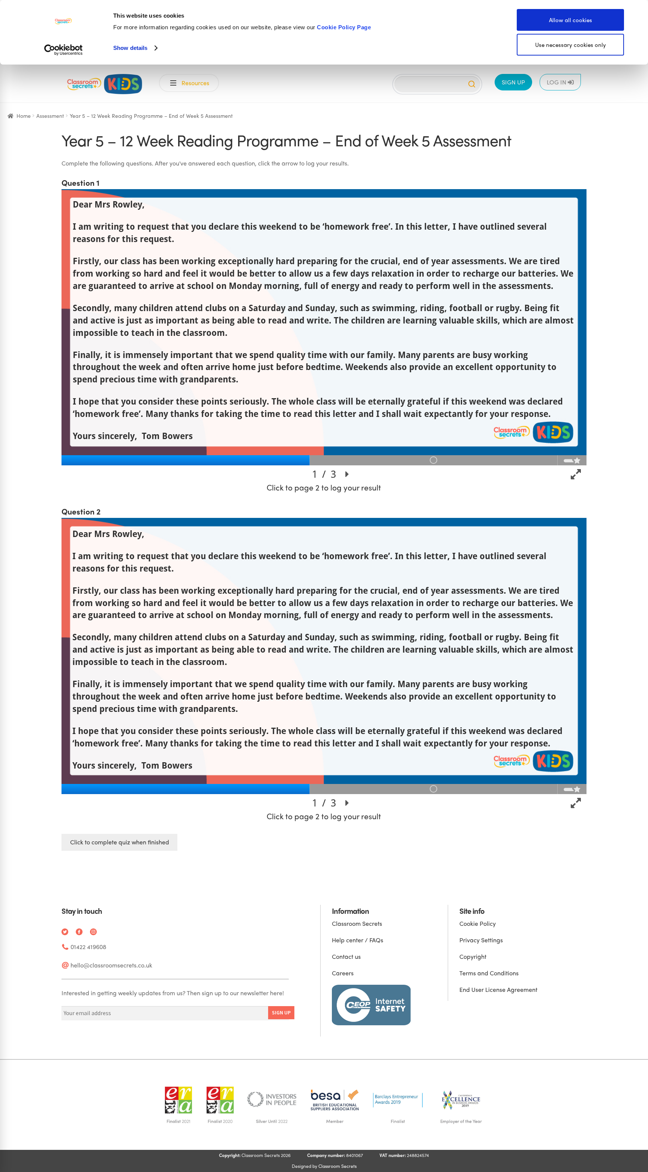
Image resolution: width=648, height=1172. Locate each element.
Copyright (472, 956)
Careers (343, 973)
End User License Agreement (498, 989)
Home (23, 115)
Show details (130, 48)
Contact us (346, 956)
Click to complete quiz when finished (119, 842)
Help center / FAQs (357, 940)
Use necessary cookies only (570, 45)
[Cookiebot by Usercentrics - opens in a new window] (63, 50)
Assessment (50, 115)
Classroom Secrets (357, 923)
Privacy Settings (481, 940)
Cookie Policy (477, 923)
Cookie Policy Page (344, 27)
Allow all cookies (570, 20)
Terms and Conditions (489, 973)
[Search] (471, 84)
